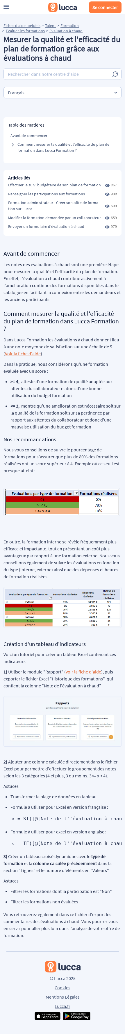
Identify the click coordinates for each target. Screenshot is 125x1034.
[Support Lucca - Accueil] (62, 7)
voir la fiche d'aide (83, 672)
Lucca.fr (62, 1006)
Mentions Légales (63, 997)
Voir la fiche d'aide (23, 353)
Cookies (62, 987)
